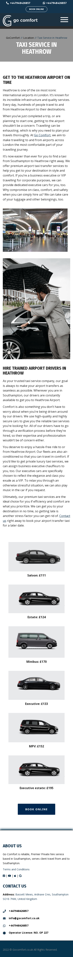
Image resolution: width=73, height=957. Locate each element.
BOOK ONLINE (36, 809)
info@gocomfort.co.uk (24, 918)
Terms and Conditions (16, 869)
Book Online (36, 9)
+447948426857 (20, 3)
